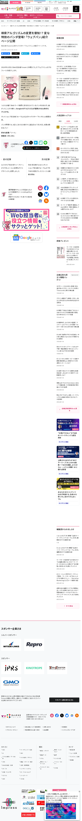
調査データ (43, 755)
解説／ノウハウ (44, 750)
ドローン (56, 2)
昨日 (60, 121)
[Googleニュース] (40, 200)
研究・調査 (69, 1)
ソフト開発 (54, 1)
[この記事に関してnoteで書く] (40, 143)
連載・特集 (46, 9)
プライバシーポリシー (12, 730)
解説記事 (72, 750)
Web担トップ (4, 26)
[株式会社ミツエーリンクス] (11, 645)
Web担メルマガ (38, 9)
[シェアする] (26, 142)
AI (23, 21)
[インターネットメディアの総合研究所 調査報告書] (28, 798)
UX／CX (4, 768)
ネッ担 (22, 197)
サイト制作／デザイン (58, 21)
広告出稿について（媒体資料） (33, 727)
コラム (42, 758)
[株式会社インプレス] (9, 803)
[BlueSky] (46, 194)
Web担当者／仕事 (7, 765)
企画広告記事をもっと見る (69, 409)
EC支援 (64, 2)
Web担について (56, 9)
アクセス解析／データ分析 (41, 21)
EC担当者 (27, 2)
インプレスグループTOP (68, 730)
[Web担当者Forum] (10, 716)
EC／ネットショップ (25, 772)
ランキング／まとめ (44, 768)
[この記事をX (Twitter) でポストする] (31, 142)
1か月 (76, 121)
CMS (69, 21)
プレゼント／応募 (74, 756)
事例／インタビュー (57, 750)
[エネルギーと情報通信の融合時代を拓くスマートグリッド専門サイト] (28, 803)
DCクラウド (63, 1)
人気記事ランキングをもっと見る (69, 228)
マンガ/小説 (57, 758)
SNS (28, 21)
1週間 (68, 121)
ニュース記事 (73, 753)
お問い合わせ (47, 727)
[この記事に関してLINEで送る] (45, 142)
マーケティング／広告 (13, 21)
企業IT (50, 1)
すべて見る (69, 606)
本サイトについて (11, 727)
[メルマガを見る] (52, 715)
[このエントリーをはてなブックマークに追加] (36, 142)
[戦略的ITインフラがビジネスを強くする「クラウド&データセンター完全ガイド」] (28, 792)
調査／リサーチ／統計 (26, 762)
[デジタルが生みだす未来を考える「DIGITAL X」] (28, 809)
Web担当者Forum (8, 9)
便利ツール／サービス (44, 762)
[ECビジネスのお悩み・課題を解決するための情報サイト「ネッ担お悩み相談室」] (28, 815)
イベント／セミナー (58, 762)
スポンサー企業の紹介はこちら (64, 700)
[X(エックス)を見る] (62, 715)
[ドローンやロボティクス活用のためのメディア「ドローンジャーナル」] (44, 809)
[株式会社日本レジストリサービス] (11, 668)
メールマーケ (23, 775)
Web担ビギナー (28, 9)
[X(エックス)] (40, 194)
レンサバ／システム (25, 768)
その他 (22, 779)
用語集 (72, 760)
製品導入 (40, 2)
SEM (3, 779)
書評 (55, 755)
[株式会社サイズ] (57, 668)
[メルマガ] (40, 188)
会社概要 (46, 730)
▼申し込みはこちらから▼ (54, 802)
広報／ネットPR (6, 772)
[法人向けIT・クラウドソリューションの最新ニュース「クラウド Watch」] (44, 798)
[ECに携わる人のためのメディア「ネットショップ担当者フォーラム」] (44, 803)
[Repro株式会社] (34, 645)
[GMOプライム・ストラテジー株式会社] (11, 683)
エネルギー (51, 2)
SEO (2, 21)
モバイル (4, 775)
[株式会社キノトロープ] (34, 668)
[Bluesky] (67, 715)
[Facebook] (46, 188)
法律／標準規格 (24, 765)
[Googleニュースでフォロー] (72, 715)
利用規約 (64, 727)
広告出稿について (65, 9)
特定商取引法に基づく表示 (32, 730)
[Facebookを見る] (57, 715)
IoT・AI (59, 1)
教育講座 (60, 2)
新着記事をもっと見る (69, 104)
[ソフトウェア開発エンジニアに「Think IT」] (44, 792)
